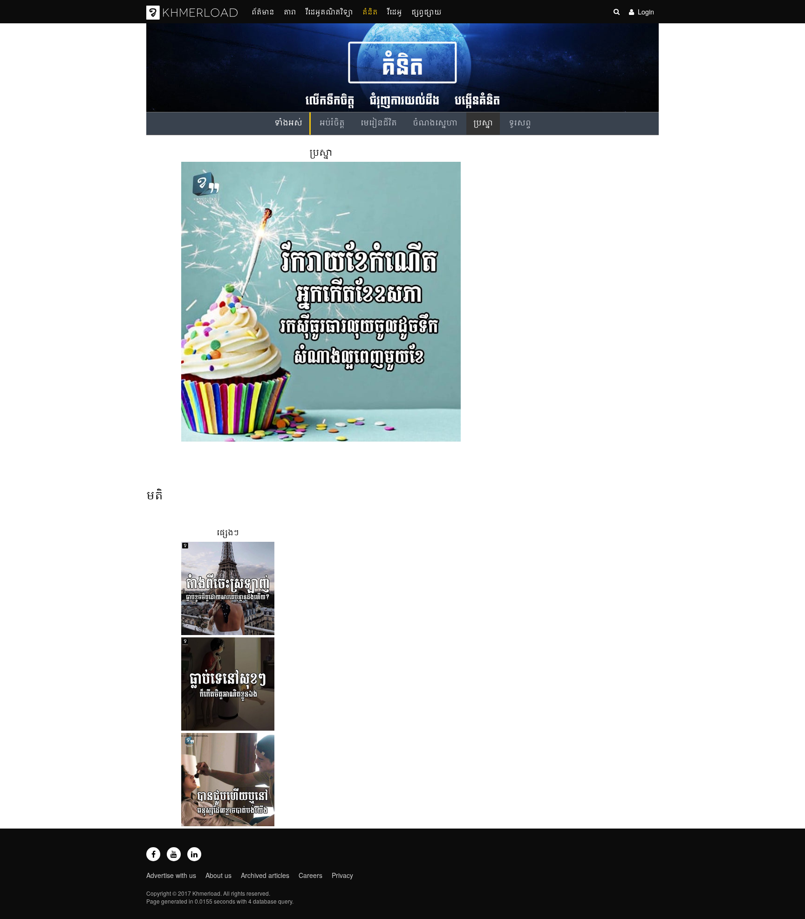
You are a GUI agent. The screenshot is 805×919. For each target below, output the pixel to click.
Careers (310, 875)
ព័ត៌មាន (263, 11)
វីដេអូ (394, 11)
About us (218, 875)
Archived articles (265, 875)
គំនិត (370, 11)
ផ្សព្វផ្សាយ (426, 11)
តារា (290, 11)
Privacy (342, 875)
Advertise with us (171, 875)
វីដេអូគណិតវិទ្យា (329, 11)
